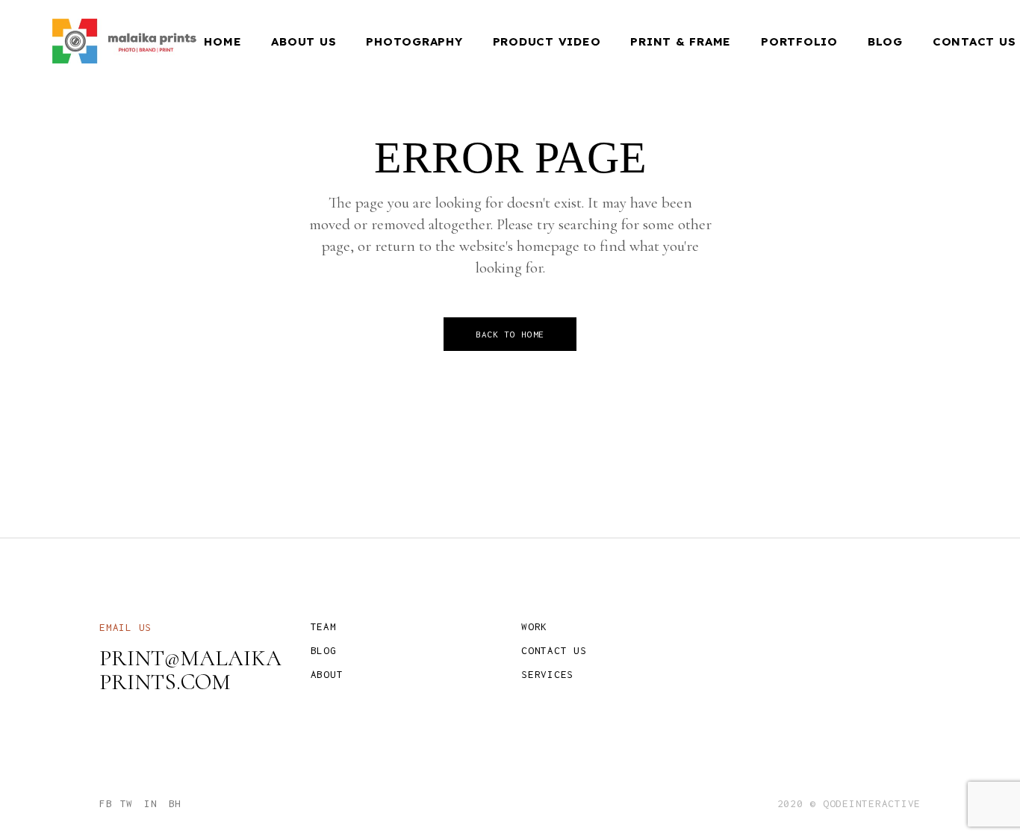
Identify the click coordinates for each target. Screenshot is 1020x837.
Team (324, 626)
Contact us (554, 650)
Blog (324, 650)
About (327, 674)
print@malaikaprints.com (190, 670)
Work (534, 626)
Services (547, 674)
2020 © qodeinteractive (849, 803)
